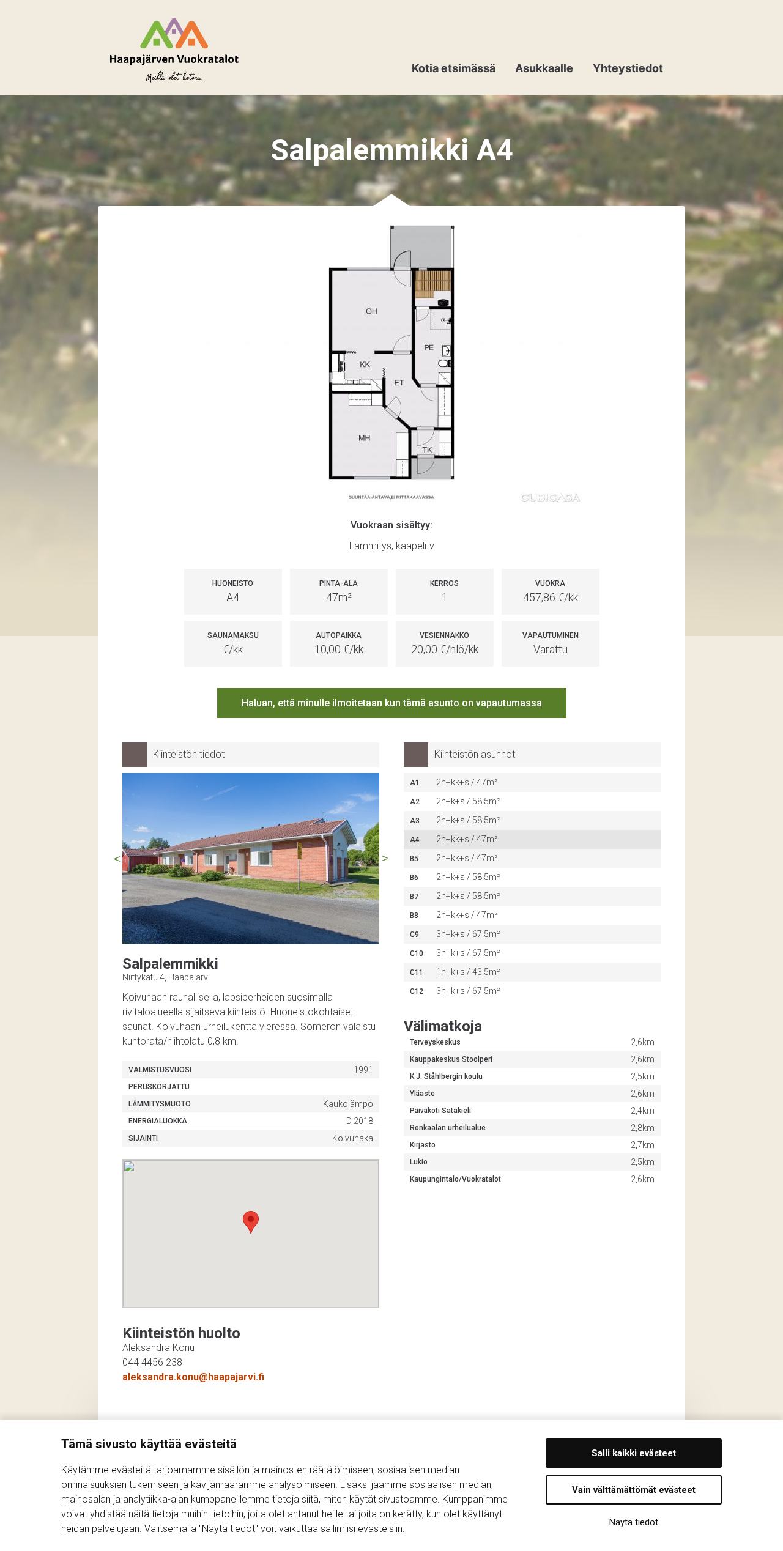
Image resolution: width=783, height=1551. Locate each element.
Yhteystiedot (628, 68)
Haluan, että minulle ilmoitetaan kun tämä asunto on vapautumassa (392, 703)
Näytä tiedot (633, 1522)
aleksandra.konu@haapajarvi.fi (193, 1377)
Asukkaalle (544, 68)
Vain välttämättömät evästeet (634, 1489)
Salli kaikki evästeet (634, 1453)
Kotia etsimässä (453, 68)
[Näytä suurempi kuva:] (391, 365)
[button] (251, 1222)
